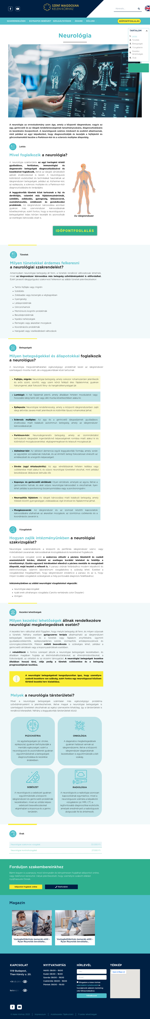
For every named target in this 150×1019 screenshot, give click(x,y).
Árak (134, 58)
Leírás (134, 36)
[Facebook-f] (12, 1007)
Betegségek (137, 44)
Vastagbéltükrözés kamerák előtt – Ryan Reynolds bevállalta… (32, 940)
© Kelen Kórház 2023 (20, 1014)
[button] (147, 31)
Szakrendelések (16, 21)
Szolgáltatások (62, 21)
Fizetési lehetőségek (87, 1014)
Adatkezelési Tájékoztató (62, 1014)
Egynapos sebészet (40, 21)
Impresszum (40, 1014)
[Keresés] (139, 8)
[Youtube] (19, 1007)
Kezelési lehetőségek (137, 52)
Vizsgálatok (137, 47)
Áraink (79, 21)
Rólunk (90, 21)
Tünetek (135, 40)
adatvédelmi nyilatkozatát (87, 985)
